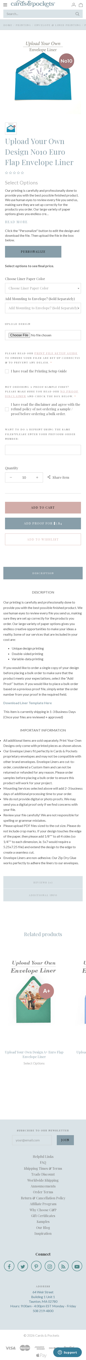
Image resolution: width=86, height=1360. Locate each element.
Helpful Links (43, 1156)
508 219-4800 (43, 1311)
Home (7, 25)
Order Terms (43, 1192)
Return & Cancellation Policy (43, 1198)
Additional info (43, 895)
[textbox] (43, 288)
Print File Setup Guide (56, 353)
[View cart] (81, 4)
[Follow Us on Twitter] (23, 1266)
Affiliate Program (43, 1204)
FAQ (43, 1162)
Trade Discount (43, 1174)
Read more (16, 222)
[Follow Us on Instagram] (50, 1266)
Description (43, 573)
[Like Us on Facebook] (9, 1266)
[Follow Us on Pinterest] (36, 1266)
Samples (43, 1221)
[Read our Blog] (63, 1266)
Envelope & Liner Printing (57, 25)
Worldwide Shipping (43, 1180)
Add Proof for (43, 523)
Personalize (33, 252)
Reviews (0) (43, 882)
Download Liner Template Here (27, 703)
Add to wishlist (43, 539)
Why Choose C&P (43, 1210)
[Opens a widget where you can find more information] (67, 1352)
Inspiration (43, 1233)
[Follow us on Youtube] (77, 1266)
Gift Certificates (43, 1215)
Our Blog (43, 1227)
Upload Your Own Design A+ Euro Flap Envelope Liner (34, 1054)
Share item (61, 477)
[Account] (74, 4)
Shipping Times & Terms (43, 1168)
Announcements (43, 1186)
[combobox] (43, 288)
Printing (23, 25)
